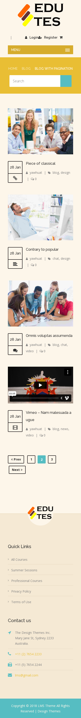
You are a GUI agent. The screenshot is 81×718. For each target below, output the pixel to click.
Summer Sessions (24, 570)
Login (33, 37)
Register (50, 37)
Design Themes (49, 711)
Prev (17, 459)
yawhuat (36, 172)
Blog (26, 68)
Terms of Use (21, 602)
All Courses (19, 559)
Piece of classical (40, 163)
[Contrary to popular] (15, 264)
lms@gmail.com (26, 675)
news (64, 429)
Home (13, 68)
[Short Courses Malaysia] (40, 14)
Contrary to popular (42, 249)
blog (56, 172)
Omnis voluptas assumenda (49, 336)
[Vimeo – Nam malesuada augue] (15, 427)
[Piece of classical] (15, 178)
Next (16, 470)
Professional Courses (26, 581)
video (30, 351)
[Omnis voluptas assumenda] (15, 350)
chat (56, 258)
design (65, 172)
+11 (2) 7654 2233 (28, 654)
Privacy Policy (21, 591)
